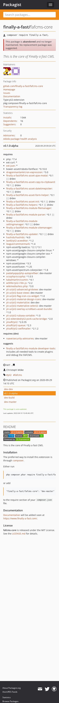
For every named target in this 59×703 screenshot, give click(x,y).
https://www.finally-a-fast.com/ (20, 518)
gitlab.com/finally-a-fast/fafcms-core (23, 86)
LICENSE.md (18, 533)
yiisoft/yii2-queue (15, 325)
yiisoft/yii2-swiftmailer (18, 328)
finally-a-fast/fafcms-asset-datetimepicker (29, 188)
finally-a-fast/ (16, 27)
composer (18, 460)
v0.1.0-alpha (11, 393)
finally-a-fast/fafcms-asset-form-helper (27, 195)
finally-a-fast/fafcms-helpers (21, 204)
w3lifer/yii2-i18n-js (16, 282)
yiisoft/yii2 (11, 322)
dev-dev (8, 389)
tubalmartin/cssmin (17, 279)
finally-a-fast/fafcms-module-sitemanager (29, 227)
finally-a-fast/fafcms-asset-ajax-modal (27, 175)
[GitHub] (54, 689)
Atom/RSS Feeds (9, 691)
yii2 (9, 374)
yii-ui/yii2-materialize (17, 302)
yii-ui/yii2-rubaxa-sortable (20, 315)
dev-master (10, 401)
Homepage (9, 89)
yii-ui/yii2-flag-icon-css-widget (22, 296)
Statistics (6, 697)
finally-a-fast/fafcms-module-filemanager (28, 208)
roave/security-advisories (20, 338)
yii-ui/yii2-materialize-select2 (22, 305)
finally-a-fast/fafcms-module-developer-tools (30, 348)
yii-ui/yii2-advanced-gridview (22, 289)
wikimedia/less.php (17, 286)
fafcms (18, 374)
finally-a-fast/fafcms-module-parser (25, 214)
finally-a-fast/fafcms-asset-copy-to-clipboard (30, 182)
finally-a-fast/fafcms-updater (22, 234)
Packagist (12, 4)
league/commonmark (18, 243)
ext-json (10, 165)
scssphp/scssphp (15, 276)
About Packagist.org (11, 688)
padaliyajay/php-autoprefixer (22, 273)
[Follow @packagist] (47, 689)
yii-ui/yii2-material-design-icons (23, 299)
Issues (6, 92)
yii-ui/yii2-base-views (17, 292)
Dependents (10, 120)
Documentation (11, 96)
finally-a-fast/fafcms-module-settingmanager (22, 223)
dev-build (9, 397)
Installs (7, 117)
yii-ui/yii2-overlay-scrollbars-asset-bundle (29, 309)
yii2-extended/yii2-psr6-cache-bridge (26, 318)
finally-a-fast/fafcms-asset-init (22, 201)
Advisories (9, 135)
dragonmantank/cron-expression (24, 172)
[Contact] (40, 689)
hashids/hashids (15, 237)
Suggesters (9, 124)
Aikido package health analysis (20, 138)
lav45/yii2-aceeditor (17, 240)
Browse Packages (10, 701)
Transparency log (12, 106)
